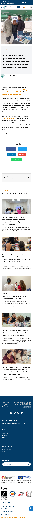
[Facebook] (23, 2)
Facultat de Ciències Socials (11, 94)
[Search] (29, 464)
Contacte (5, 451)
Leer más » (4, 233)
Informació (5, 435)
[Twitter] (26, 2)
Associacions (12, 423)
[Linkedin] (31, 2)
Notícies (14, 49)
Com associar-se (7, 449)
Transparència (20, 423)
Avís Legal (4, 509)
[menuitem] (24, 7)
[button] (18, 7)
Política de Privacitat (7, 506)
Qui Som (5, 423)
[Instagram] (28, 2)
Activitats (5, 433)
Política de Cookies (7, 511)
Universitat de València (9, 118)
